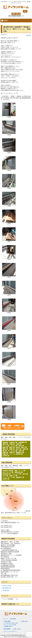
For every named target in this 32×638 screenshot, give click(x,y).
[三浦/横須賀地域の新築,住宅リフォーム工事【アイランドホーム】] (16, 9)
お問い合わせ (16, 14)
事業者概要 (7, 629)
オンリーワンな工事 (10, 624)
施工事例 (28, 35)
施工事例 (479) (6, 588)
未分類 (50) (5, 590)
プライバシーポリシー (10, 631)
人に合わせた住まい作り (11, 623)
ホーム (6, 618)
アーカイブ (4, 599)
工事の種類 (7, 621)
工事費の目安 (8, 626)
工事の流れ (24, 621)
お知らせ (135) (6, 585)
